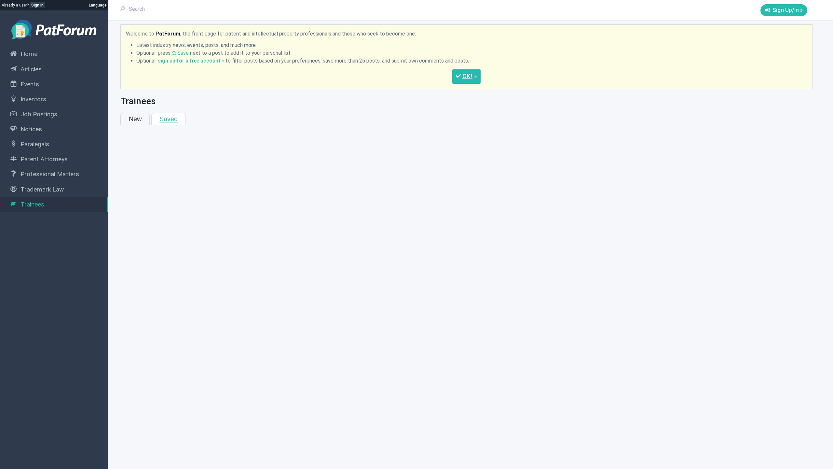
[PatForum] (54, 29)
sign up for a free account (189, 61)
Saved (168, 118)
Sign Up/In (785, 10)
